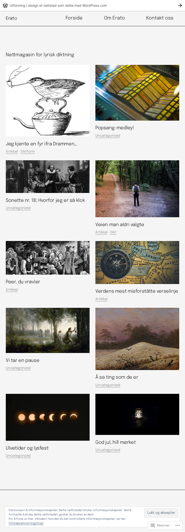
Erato (11, 18)
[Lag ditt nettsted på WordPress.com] (92, 5)
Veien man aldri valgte (119, 225)
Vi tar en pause (22, 360)
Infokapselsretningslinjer (26, 523)
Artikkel (12, 151)
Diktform (28, 151)
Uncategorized (107, 135)
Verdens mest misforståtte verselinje (136, 291)
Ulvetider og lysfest (27, 448)
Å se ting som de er (116, 377)
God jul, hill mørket (115, 442)
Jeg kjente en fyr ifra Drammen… (41, 144)
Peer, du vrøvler (23, 282)
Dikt (113, 232)
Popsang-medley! (114, 128)
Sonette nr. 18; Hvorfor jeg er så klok (45, 200)
